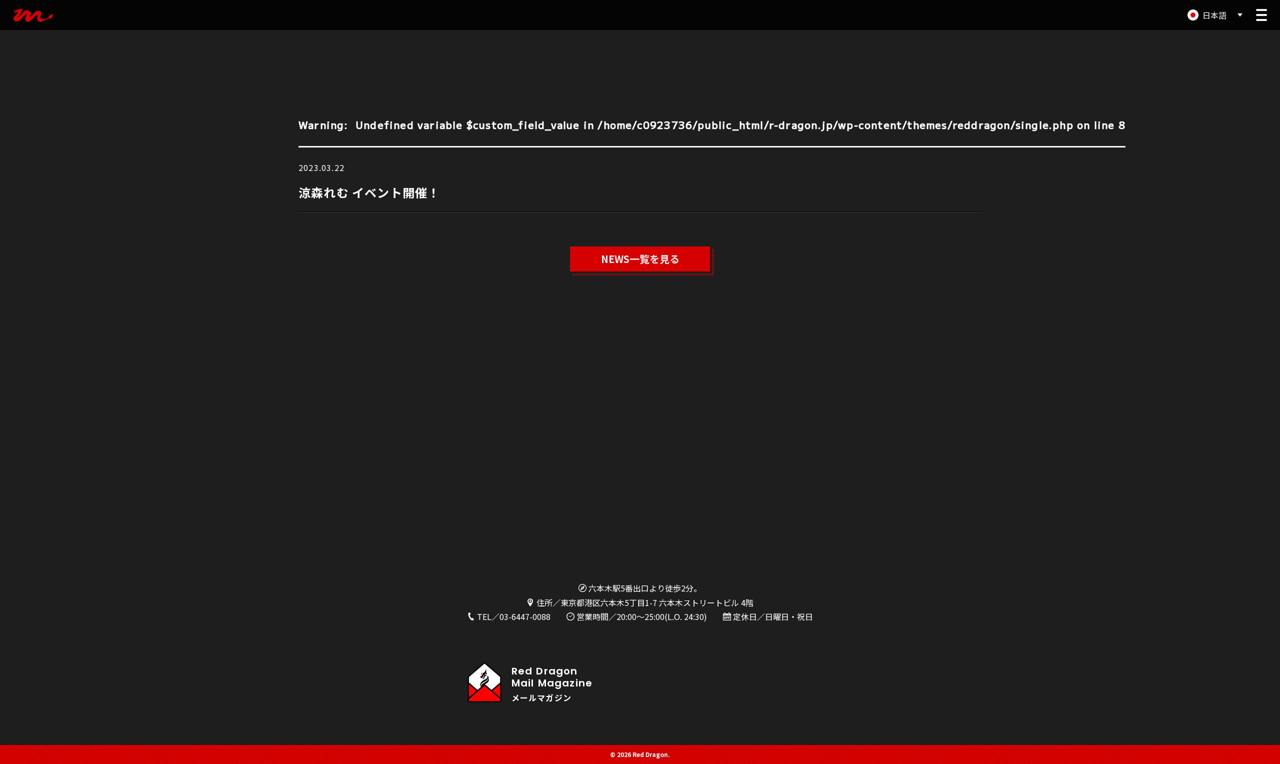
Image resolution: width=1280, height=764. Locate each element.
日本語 (1214, 15)
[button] (1261, 15)
